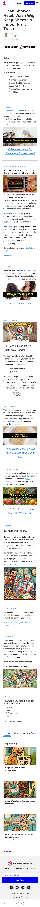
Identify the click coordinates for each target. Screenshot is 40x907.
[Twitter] (11, 887)
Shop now (7, 255)
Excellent (10, 707)
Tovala (6, 213)
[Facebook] (17, 887)
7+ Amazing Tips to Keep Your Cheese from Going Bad (20, 452)
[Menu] (37, 2)
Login (19, 3)
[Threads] (28, 887)
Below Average (12, 713)
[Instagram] (22, 887)
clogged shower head (14, 111)
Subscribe (29, 3)
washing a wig (26, 270)
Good (8, 710)
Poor (8, 716)
